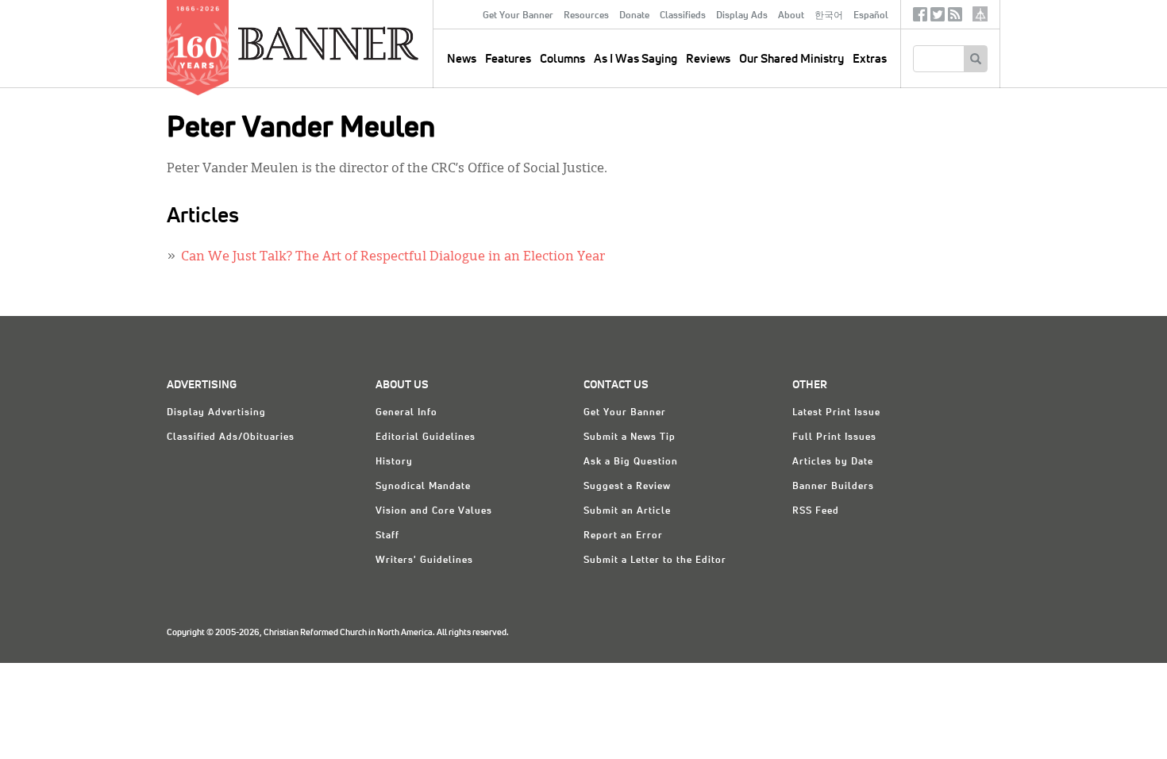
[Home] (364, 42)
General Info (406, 413)
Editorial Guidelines (426, 437)
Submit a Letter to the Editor (655, 560)
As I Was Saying (635, 59)
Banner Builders (833, 486)
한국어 (829, 16)
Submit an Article (627, 511)
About (791, 16)
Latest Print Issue (836, 413)
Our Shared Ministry (791, 59)
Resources (586, 16)
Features (508, 59)
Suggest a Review (627, 486)
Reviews (708, 59)
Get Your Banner (518, 16)
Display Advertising (216, 413)
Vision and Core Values (434, 511)
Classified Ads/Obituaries (231, 437)
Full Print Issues (834, 437)
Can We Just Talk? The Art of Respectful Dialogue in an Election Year (393, 257)
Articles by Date (832, 462)
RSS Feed (815, 511)
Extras (870, 59)
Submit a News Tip (630, 437)
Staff (387, 536)
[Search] (975, 58)
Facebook (920, 18)
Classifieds (683, 16)
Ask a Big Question (631, 462)
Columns (562, 59)
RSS (955, 18)
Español (870, 16)
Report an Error (623, 536)
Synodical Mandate (423, 486)
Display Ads (742, 16)
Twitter (937, 18)
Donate (634, 16)
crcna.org (980, 13)
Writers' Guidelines (424, 560)
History (394, 462)
